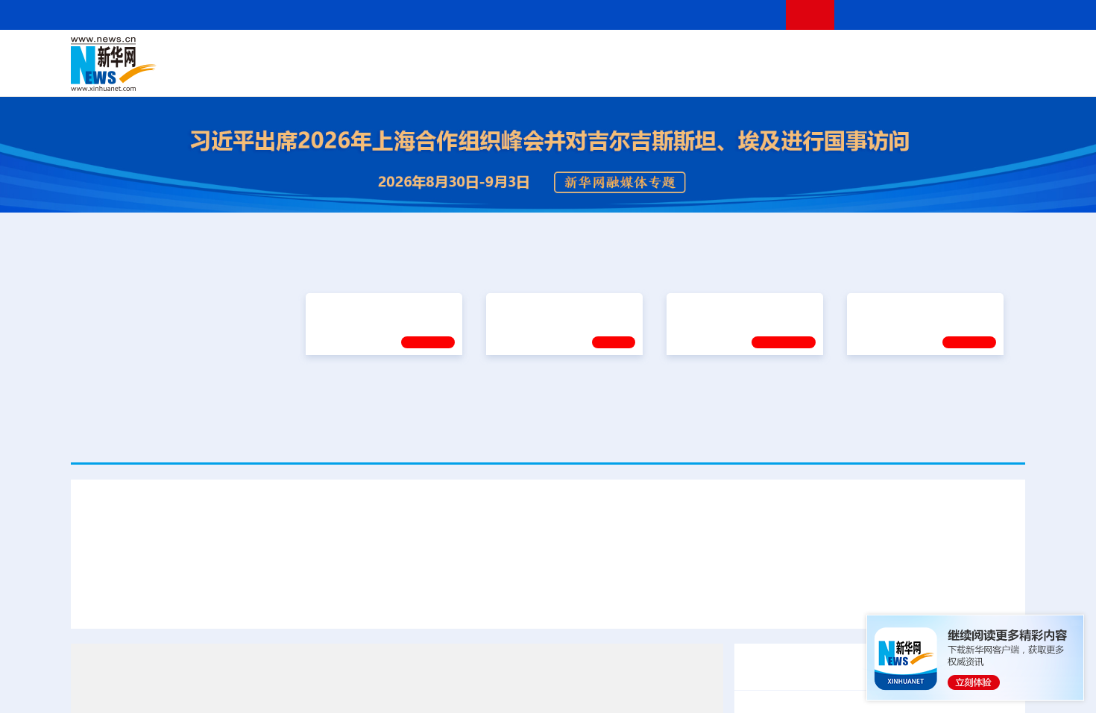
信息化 (405, 74)
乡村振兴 (535, 74)
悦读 (809, 74)
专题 (995, 600)
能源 (688, 74)
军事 (832, 53)
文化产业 (994, 74)
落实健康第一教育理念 (726, 391)
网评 (462, 53)
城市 (639, 74)
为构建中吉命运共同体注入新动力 (631, 600)
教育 (630, 53)
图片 (908, 53)
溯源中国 (605, 74)
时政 (361, 53)
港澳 (487, 53)
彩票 (736, 74)
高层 (336, 53)
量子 (706, 53)
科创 (680, 53)
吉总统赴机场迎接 (482, 600)
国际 (411, 53)
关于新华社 (412, 14)
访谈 (858, 53)
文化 (756, 53)
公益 (834, 74)
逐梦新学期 (880, 392)
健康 (807, 53)
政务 (933, 53)
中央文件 (994, 53)
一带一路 (868, 74)
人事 (387, 53)
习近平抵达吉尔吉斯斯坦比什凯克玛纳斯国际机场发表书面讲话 (256, 600)
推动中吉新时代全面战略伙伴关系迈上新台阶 (852, 600)
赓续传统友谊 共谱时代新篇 (377, 392)
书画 (782, 53)
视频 (883, 53)
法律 (958, 53)
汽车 (306, 74)
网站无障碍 (747, 14)
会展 (712, 74)
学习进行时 (295, 53)
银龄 (570, 74)
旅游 (664, 74)
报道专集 (970, 263)
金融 (281, 74)
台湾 (513, 53)
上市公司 (948, 74)
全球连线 (595, 53)
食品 (330, 74)
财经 (436, 53)
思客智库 (549, 53)
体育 (731, 53)
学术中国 (490, 74)
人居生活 (365, 74)
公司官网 (185, 64)
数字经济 (445, 74)
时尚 (785, 74)
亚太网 (909, 74)
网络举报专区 (998, 14)
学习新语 (969, 429)
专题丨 (760, 704)
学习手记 (428, 429)
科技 (656, 53)
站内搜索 (937, 14)
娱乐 (761, 74)
